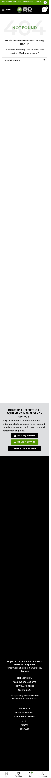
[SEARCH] (44, 60)
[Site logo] (24, 9)
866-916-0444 (24, 690)
